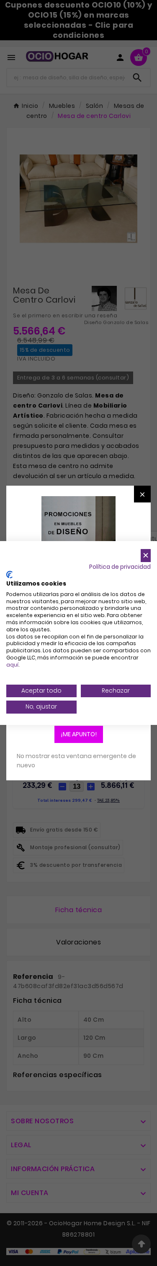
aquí (12, 664)
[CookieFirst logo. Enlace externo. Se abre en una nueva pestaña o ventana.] (9, 574)
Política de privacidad (120, 567)
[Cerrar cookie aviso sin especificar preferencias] (146, 555)
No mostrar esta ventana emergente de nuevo (76, 760)
